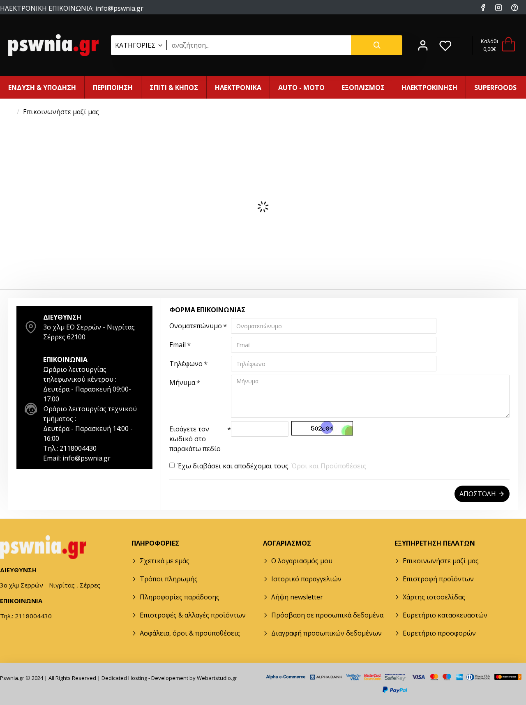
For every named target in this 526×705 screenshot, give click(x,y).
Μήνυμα (182, 382)
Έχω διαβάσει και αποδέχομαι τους (272, 465)
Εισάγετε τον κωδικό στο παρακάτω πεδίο (195, 438)
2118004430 (109, 15)
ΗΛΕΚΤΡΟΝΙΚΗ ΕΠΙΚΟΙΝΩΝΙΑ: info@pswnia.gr (71, 7)
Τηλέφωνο (186, 363)
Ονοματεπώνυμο (195, 325)
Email (177, 344)
